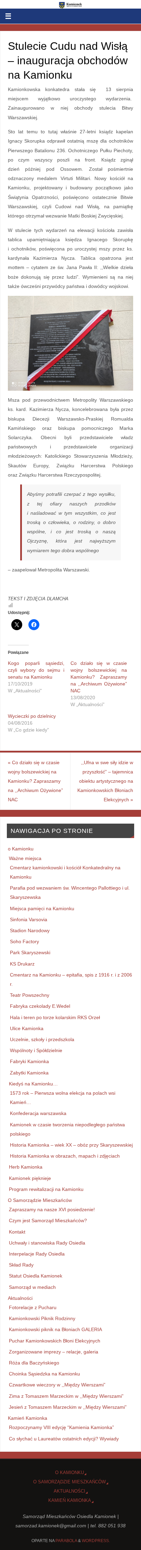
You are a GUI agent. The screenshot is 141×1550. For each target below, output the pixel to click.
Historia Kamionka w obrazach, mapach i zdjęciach (65, 1156)
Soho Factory (24, 941)
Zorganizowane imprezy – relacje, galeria (53, 1351)
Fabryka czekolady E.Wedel (40, 1006)
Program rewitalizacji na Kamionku (46, 1189)
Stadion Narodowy (30, 930)
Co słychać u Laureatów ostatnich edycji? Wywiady (64, 1438)
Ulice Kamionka (26, 1028)
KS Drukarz (22, 964)
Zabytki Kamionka (29, 1072)
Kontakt (17, 1232)
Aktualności (20, 1298)
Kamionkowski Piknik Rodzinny (42, 1318)
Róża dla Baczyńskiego (34, 1362)
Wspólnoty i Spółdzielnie (36, 1050)
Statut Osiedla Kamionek (35, 1276)
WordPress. (96, 1540)
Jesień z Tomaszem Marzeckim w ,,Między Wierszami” (68, 1407)
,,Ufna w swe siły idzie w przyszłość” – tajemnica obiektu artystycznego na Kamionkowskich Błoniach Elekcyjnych (105, 781)
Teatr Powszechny (29, 995)
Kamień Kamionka (27, 1418)
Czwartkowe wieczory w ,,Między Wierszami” (57, 1384)
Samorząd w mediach (32, 1287)
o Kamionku (21, 848)
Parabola (66, 1540)
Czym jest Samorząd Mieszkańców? (48, 1220)
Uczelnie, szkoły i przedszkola (42, 1039)
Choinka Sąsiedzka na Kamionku (44, 1373)
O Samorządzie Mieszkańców (40, 1200)
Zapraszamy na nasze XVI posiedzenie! (52, 1209)
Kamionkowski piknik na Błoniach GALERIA (55, 1329)
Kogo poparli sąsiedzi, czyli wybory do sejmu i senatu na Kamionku (36, 670)
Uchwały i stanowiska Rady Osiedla (47, 1243)
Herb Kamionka (25, 1167)
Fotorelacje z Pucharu (32, 1307)
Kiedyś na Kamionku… (33, 1083)
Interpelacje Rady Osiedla (37, 1254)
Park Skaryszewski (30, 952)
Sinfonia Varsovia (28, 919)
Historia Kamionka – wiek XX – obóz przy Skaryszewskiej (71, 1145)
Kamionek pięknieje (30, 1178)
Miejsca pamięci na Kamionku (42, 908)
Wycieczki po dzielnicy (32, 716)
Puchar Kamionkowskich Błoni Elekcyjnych (54, 1340)
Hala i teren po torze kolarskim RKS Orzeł (55, 1017)
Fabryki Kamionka (29, 1061)
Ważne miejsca (25, 858)
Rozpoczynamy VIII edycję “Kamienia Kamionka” (61, 1427)
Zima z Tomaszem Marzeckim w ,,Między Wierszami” (66, 1396)
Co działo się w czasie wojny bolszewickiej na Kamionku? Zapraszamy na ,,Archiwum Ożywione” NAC (98, 676)
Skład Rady (21, 1265)
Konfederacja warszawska (38, 1113)
